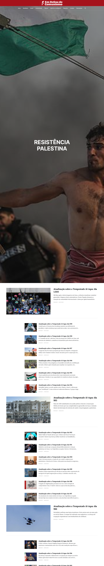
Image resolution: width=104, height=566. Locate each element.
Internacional (39, 8)
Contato (72, 8)
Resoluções (79, 8)
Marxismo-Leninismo (55, 8)
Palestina (65, 8)
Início (19, 8)
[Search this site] (85, 8)
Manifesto (25, 8)
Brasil (31, 8)
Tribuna (46, 8)
